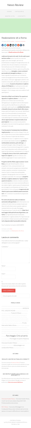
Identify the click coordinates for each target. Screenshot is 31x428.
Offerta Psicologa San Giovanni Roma (21, 327)
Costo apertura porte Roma (10, 320)
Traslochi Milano (16, 313)
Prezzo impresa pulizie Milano (22, 343)
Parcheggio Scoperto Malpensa (19, 338)
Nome (4, 266)
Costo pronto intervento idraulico (21, 329)
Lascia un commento (20, 41)
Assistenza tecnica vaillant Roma (7, 306)
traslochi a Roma (15, 362)
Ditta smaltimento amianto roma (14, 331)
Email (3, 273)
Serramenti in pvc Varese (11, 333)
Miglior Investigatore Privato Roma (7, 318)
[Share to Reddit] (13, 45)
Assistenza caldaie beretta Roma (17, 306)
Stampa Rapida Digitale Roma (17, 308)
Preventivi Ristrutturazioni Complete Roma (9, 329)
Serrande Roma (9, 323)
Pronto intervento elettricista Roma (9, 327)
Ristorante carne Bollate (20, 325)
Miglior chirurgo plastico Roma (13, 315)
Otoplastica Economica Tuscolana (21, 340)
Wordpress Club (15, 424)
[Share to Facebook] (3, 45)
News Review (15, 4)
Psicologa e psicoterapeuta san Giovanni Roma (9, 340)
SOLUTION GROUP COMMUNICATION (15, 422)
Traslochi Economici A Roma (8, 308)
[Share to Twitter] (5, 45)
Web (11, 229)
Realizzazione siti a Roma (16, 52)
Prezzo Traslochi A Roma (6, 338)
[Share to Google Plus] (8, 45)
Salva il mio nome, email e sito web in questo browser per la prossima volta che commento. (14, 285)
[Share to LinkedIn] (16, 45)
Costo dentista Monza (16, 318)
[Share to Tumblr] (21, 45)
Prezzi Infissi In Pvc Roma (23, 317)
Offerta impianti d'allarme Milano (19, 347)
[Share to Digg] (10, 45)
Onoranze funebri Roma (8, 399)
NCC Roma (5, 407)
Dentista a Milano (17, 333)
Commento (5, 246)
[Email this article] (23, 45)
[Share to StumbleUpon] (18, 45)
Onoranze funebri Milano (9, 343)
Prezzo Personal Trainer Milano (20, 310)
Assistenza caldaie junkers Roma (13, 317)
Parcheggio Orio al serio (17, 335)
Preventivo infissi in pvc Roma (17, 323)
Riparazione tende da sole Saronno (20, 320)
